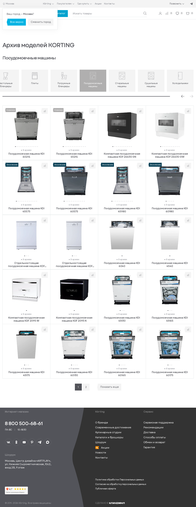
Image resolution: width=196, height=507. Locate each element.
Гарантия (149, 447)
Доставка (149, 432)
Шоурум (100, 442)
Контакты (101, 457)
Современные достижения (113, 427)
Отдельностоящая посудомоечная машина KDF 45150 (74, 265)
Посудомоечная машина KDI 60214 (26, 155)
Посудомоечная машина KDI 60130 (74, 374)
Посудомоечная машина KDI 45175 (26, 374)
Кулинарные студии (108, 432)
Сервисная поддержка (158, 422)
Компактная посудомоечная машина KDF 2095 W (26, 319)
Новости (100, 452)
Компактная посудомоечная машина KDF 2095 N (74, 319)
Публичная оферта (105, 488)
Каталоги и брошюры (109, 437)
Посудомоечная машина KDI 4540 (170, 265)
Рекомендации (153, 427)
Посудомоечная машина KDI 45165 (170, 319)
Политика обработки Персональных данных (119, 479)
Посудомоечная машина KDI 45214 (74, 155)
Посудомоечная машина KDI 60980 (170, 210)
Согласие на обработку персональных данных (120, 484)
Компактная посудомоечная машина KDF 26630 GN (122, 155)
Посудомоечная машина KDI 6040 (122, 265)
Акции (104, 447)
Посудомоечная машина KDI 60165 (122, 374)
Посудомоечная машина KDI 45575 (26, 210)
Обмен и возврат (154, 442)
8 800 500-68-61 (24, 423)
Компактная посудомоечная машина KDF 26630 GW (170, 155)
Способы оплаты (154, 437)
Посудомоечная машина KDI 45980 (122, 210)
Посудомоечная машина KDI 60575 (74, 210)
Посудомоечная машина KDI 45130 (122, 319)
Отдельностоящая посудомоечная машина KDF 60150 (26, 265)
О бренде (101, 422)
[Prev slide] (183, 96)
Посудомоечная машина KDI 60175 (170, 374)
